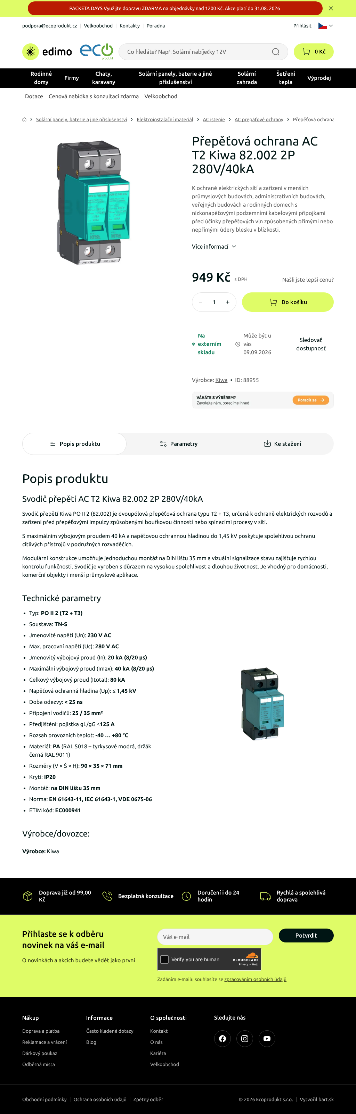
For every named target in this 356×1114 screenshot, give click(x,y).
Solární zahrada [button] (247, 78)
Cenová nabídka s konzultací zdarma (94, 96)
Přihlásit (302, 25)
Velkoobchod (98, 25)
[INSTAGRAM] (244, 1038)
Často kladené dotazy (110, 1031)
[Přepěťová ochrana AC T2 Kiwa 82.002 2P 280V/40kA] (93, 205)
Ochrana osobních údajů (100, 1099)
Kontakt (159, 1031)
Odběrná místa (38, 1064)
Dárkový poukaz (39, 1053)
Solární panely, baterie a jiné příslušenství (81, 119)
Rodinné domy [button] (41, 78)
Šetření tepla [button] (285, 78)
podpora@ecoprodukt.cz (49, 25)
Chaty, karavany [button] (103, 78)
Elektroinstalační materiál (165, 119)
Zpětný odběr (148, 1099)
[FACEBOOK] (222, 1038)
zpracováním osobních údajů (256, 979)
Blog (91, 1042)
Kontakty (130, 25)
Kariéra (158, 1053)
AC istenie (214, 119)
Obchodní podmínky (44, 1099)
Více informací (210, 246)
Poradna (156, 25)
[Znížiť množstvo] (200, 302)
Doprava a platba (41, 1031)
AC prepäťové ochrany (259, 119)
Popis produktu (80, 444)
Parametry (183, 444)
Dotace (34, 96)
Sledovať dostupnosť (311, 344)
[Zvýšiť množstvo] (227, 302)
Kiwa (222, 380)
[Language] (326, 26)
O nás (156, 1042)
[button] (306, 51)
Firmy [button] (71, 78)
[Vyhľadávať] (276, 52)
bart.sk (326, 1099)
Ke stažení (287, 444)
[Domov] (67, 51)
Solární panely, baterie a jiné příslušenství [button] (175, 78)
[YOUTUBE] (267, 1038)
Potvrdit (306, 935)
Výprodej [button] (319, 78)
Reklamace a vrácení (44, 1042)
